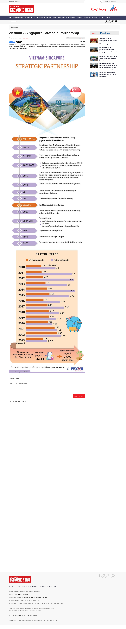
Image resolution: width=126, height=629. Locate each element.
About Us (107, 1)
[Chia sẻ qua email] (81, 42)
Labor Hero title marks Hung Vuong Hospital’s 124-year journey (108, 58)
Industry (48, 17)
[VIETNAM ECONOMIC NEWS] (21, 9)
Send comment (79, 396)
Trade (54, 17)
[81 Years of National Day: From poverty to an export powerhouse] (94, 74)
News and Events (18, 17)
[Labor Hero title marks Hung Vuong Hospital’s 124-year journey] (94, 58)
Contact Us (114, 1)
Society (94, 17)
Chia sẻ (13, 41)
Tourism (107, 17)
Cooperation (41, 17)
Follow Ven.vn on (71, 38)
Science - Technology (84, 17)
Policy (33, 17)
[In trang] (84, 41)
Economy (27, 17)
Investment (61, 17)
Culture (100, 17)
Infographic (15, 27)
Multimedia (12, 22)
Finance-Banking (71, 17)
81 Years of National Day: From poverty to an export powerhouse (107, 74)
